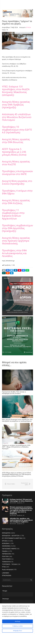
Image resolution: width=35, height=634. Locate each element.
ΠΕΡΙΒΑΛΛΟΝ (6, 554)
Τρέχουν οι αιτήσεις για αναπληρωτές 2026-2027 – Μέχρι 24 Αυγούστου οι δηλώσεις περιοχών (16, 446)
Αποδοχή (17, 621)
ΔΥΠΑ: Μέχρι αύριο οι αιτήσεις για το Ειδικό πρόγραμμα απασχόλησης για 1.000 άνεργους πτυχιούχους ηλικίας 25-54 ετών (16, 474)
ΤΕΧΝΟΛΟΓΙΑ (6, 562)
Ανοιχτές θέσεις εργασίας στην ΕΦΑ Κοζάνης (16, 202)
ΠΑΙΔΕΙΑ (4, 551)
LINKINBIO (5, 573)
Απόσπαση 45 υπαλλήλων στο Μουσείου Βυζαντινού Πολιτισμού (16, 117)
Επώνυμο (5, 599)
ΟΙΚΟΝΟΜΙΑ (6, 546)
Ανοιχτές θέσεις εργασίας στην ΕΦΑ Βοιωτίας (16, 141)
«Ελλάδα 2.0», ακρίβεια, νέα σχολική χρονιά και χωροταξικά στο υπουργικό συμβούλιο (21, 520)
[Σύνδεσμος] (17, 13)
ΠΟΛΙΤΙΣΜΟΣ (6, 559)
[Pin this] (19, 270)
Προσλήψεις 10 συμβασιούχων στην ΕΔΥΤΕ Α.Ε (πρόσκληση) (17, 129)
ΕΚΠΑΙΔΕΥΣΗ (6, 533)
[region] (17, 618)
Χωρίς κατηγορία (7, 569)
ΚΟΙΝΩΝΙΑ (5, 543)
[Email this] (4, 270)
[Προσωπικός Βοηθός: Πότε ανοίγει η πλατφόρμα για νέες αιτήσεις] (17, 380)
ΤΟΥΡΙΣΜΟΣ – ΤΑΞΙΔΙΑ (9, 564)
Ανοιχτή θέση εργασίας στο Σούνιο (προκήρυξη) (17, 182)
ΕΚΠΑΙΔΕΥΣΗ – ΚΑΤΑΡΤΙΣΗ (10, 536)
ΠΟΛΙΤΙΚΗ (5, 556)
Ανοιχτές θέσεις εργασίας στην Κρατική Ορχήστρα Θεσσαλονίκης (16, 240)
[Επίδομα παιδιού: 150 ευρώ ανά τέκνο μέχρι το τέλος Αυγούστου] (5, 502)
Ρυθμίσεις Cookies (17, 626)
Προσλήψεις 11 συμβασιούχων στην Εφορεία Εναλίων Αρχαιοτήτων (13, 214)
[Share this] (8, 270)
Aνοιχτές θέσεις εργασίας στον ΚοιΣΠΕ (16, 163)
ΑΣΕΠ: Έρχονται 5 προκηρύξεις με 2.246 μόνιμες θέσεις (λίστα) (14, 151)
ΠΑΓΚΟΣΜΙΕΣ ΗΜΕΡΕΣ (9, 549)
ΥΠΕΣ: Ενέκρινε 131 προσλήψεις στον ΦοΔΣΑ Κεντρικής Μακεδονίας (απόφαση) (15, 90)
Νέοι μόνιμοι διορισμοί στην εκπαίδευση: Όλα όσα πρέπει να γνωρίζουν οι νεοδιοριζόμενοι (17, 420)
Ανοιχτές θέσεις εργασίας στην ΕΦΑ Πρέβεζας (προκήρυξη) (16, 104)
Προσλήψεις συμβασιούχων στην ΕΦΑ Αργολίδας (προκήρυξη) (17, 228)
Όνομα (4, 591)
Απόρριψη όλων (17, 630)
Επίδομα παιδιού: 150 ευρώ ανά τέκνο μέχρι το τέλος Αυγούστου (21, 500)
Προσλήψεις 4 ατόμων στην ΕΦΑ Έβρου (17, 192)
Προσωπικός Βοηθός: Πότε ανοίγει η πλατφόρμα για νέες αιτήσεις (14, 392)
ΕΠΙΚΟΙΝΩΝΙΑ (6, 575)
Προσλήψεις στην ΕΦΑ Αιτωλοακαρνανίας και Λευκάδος (14, 253)
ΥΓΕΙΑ (4, 567)
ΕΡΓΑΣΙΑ (28, 27)
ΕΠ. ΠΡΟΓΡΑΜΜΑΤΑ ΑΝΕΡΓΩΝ (12, 538)
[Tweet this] (12, 270)
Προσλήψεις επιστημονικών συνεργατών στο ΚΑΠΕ (17, 173)
